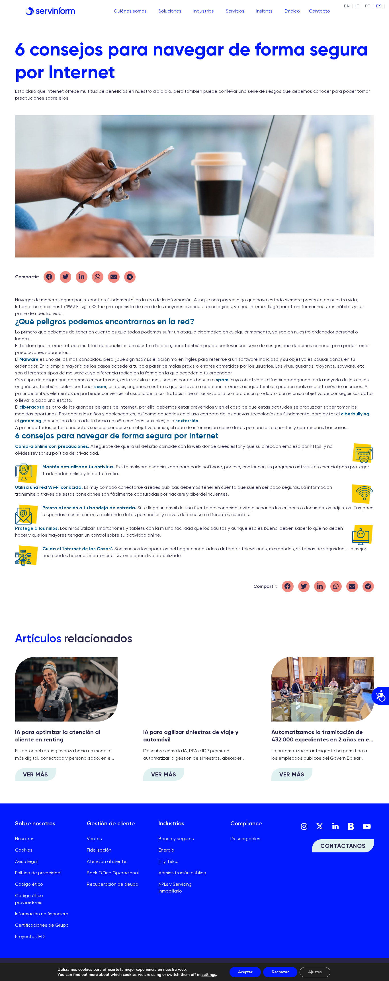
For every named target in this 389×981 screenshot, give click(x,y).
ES (379, 6)
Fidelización (99, 850)
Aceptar (245, 972)
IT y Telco (169, 861)
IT (357, 6)
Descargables (245, 838)
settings (209, 974)
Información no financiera (41, 913)
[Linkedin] (335, 826)
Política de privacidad (37, 872)
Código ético (29, 884)
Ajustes (315, 972)
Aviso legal (26, 861)
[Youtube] (367, 826)
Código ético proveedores (29, 899)
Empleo (292, 11)
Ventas (94, 838)
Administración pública (182, 872)
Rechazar (280, 972)
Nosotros (24, 838)
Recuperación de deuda (112, 884)
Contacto (319, 11)
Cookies (23, 850)
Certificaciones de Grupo (42, 925)
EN (346, 6)
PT (367, 6)
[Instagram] (304, 826)
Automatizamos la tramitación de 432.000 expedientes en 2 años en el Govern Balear (320, 739)
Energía (166, 850)
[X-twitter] (320, 826)
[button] (49, 277)
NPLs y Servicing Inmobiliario (175, 887)
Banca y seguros (176, 838)
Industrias (203, 11)
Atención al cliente (106, 861)
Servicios (235, 11)
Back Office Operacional (113, 872)
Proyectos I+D (30, 936)
